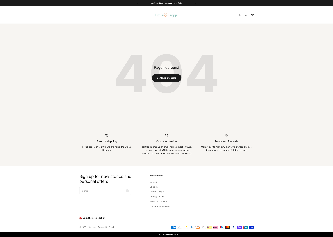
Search (153, 182)
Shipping (154, 187)
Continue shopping (166, 78)
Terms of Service (158, 201)
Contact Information (160, 206)
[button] (166, 234)
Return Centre (157, 191)
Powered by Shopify (106, 227)
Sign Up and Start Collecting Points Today (166, 3)
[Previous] (137, 3)
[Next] (195, 3)
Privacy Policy (157, 196)
